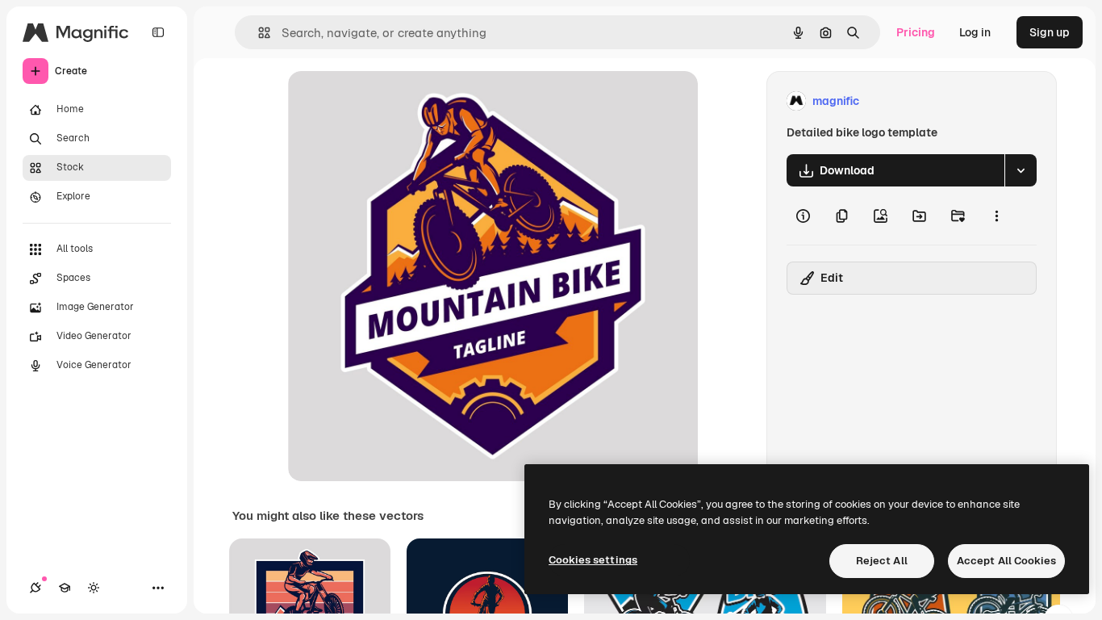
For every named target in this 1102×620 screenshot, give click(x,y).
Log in (975, 32)
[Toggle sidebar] (158, 32)
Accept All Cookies (1006, 561)
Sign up (1049, 32)
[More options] (996, 215)
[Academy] (64, 588)
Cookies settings (593, 560)
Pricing (915, 32)
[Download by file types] (1020, 170)
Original (391, 101)
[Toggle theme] (93, 588)
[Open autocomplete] (258, 33)
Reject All (882, 561)
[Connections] (35, 588)
